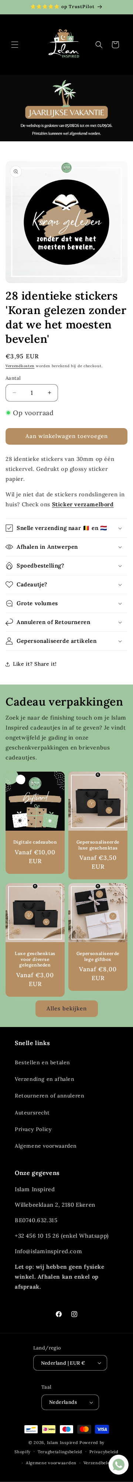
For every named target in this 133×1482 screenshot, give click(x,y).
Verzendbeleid (98, 1462)
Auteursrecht (32, 1112)
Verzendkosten (20, 365)
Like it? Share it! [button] (35, 664)
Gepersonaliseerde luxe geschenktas (97, 845)
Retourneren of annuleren (49, 1095)
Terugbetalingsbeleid (60, 1451)
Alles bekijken (67, 1008)
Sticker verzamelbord (83, 504)
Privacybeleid (104, 1451)
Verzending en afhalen (45, 1079)
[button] (15, 45)
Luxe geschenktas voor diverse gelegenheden (35, 959)
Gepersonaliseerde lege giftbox (97, 956)
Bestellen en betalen (42, 1062)
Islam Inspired (62, 1442)
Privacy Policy (33, 1129)
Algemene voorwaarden (46, 1145)
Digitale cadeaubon (35, 842)
